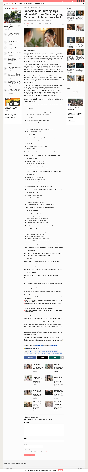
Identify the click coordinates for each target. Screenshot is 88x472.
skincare (49, 353)
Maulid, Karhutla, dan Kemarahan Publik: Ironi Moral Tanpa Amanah (14, 68)
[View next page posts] (77, 92)
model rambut (42, 351)
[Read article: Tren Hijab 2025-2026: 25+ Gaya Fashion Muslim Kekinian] (80, 27)
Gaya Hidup (30, 7)
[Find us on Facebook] (79, 1)
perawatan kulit (28, 353)
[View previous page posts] (74, 92)
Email (26, 444)
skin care (44, 353)
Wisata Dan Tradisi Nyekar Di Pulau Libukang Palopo (9, 26)
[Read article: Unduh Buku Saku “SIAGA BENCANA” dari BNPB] (12, 102)
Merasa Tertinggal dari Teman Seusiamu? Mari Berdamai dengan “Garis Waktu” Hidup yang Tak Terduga (71, 19)
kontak (60, 1)
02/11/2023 (7, 110)
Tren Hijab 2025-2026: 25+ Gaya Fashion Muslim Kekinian (14, 53)
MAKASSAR (30, 3)
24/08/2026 (35, 371)
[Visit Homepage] (7, 4)
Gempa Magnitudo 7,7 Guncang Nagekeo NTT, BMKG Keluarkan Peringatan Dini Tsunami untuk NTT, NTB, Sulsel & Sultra (14, 83)
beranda (56, 1)
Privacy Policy (44, 451)
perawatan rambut (37, 353)
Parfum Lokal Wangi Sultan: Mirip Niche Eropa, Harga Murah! (79, 18)
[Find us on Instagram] (81, 1)
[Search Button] (83, 3)
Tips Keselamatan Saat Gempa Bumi (73, 108)
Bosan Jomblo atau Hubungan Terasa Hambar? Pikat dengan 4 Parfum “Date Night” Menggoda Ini (70, 58)
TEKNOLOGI (37, 3)
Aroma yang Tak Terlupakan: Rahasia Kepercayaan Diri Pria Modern (80, 58)
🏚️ (12, 3)
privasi (70, 1)
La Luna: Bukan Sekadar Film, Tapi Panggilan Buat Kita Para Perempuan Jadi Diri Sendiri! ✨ (38, 367)
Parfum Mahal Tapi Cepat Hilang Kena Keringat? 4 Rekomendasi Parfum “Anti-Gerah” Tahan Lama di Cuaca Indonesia (70, 85)
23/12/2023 (70, 110)
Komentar (27, 422)
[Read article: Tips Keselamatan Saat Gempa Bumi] (75, 102)
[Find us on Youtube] (77, 1)
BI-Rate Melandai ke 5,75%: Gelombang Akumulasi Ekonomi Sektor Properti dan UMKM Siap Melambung (14, 75)
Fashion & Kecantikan (37, 7)
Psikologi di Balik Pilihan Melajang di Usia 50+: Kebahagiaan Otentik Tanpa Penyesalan (37, 405)
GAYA (25, 3)
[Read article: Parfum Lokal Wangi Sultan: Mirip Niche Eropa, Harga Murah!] (80, 13)
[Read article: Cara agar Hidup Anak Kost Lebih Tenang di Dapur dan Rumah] (80, 40)
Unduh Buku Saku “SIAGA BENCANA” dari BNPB (11, 108)
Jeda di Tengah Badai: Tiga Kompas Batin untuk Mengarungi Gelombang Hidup (70, 45)
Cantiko (27, 23)
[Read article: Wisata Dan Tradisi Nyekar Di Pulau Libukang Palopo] (12, 17)
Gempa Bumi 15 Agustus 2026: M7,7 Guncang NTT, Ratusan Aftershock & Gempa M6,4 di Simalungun (14, 35)
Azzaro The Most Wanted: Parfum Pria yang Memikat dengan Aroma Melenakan (80, 71)
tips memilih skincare (57, 353)
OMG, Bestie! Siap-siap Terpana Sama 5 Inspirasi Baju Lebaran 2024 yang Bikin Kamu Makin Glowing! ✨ (58, 405)
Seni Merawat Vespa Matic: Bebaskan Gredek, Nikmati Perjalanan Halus (70, 71)
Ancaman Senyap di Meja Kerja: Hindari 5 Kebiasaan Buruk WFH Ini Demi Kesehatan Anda (70, 33)
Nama (26, 438)
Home (25, 7)
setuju (60, 470)
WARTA (20, 3)
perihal (73, 1)
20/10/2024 (33, 23)
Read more (9, 119)
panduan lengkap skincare (51, 351)
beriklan (66, 1)
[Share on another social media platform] (62, 357)
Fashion (29, 351)
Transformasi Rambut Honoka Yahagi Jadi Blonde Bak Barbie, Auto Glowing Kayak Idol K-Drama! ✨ (58, 368)
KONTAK (43, 3)
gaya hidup (34, 351)
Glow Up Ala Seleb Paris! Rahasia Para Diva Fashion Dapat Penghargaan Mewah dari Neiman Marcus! (58, 394)
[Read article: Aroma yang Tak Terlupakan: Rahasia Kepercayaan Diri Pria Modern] (80, 52)
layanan (63, 1)
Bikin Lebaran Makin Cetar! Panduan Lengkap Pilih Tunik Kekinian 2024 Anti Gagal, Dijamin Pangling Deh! (38, 379)
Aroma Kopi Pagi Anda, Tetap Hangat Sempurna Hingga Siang (80, 83)
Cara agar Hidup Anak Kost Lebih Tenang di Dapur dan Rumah (80, 45)
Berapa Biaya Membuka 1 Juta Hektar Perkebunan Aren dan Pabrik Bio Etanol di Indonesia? (14, 90)
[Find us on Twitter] (83, 1)
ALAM (16, 3)
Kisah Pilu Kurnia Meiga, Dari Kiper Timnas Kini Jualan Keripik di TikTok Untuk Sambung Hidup (37, 394)
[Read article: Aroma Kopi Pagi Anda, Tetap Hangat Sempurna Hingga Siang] (80, 78)
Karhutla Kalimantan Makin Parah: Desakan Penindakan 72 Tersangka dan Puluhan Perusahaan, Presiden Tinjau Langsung (14, 61)
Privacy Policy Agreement (30, 449)
